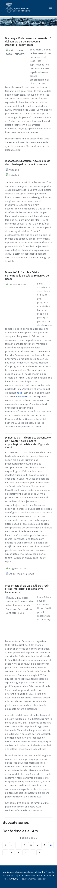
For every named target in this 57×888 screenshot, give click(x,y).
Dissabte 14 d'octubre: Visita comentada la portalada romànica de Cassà (27, 275)
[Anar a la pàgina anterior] (11, 845)
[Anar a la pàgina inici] (5, 845)
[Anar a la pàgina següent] (32, 852)
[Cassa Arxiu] (17, 7)
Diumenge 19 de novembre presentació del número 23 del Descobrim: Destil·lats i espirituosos (28, 41)
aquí (19, 392)
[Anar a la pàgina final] (39, 852)
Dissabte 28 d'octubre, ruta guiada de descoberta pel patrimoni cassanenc (27, 162)
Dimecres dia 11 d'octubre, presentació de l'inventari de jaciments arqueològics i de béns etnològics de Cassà (28, 442)
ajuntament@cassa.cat (34, 879)
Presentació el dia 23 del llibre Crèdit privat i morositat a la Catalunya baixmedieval (27, 589)
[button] (50, 7)
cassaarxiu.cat (24, 396)
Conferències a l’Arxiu (22, 831)
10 (26, 852)
